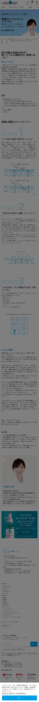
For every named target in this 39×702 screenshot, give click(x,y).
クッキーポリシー (21, 693)
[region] (19, 692)
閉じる (19, 698)
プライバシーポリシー (8, 693)
